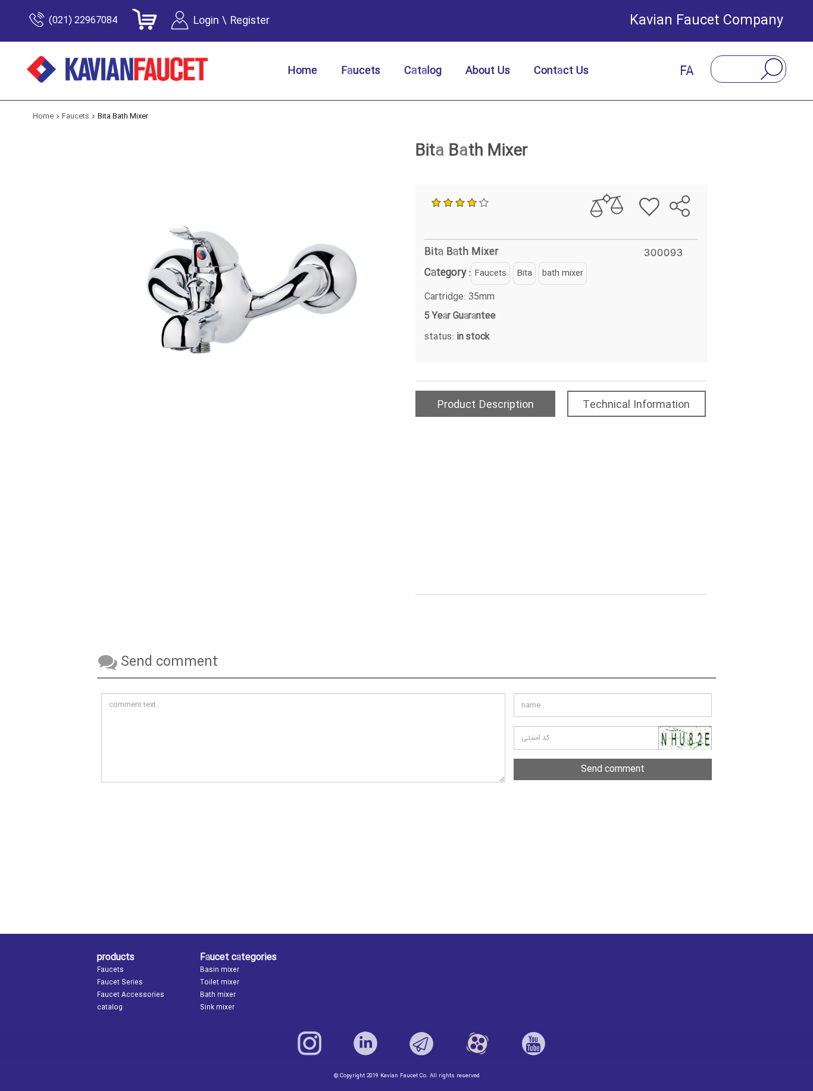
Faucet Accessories (130, 995)
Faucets (490, 273)
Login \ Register (231, 21)
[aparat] (477, 1043)
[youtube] (533, 1043)
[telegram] (672, 175)
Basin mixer (219, 970)
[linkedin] (365, 1043)
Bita (524, 273)
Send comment (613, 769)
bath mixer (562, 273)
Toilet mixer (219, 982)
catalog (110, 1007)
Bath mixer (218, 995)
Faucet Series (120, 982)
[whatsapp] (693, 175)
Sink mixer (217, 1007)
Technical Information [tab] (636, 405)
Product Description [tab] (485, 405)
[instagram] (309, 1043)
